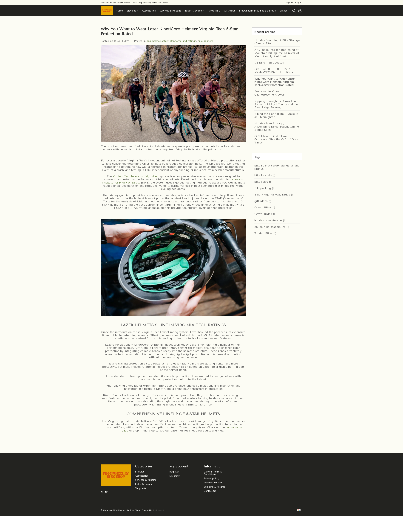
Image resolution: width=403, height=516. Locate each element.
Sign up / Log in (293, 3)
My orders (175, 476)
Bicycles (139, 471)
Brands (283, 10)
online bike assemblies (271, 226)
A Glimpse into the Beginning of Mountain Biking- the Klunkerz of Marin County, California (276, 53)
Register (174, 471)
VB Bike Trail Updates (269, 62)
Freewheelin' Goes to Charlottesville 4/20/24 (269, 93)
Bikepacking (264, 188)
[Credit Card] (299, 510)
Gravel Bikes (264, 207)
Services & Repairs (170, 10)
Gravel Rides (264, 214)
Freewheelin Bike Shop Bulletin (257, 10)
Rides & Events (143, 484)
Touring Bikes (265, 233)
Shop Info (214, 10)
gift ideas (262, 201)
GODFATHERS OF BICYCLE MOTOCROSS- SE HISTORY (273, 70)
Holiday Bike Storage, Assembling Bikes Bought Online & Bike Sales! (276, 126)
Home (119, 10)
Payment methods (213, 482)
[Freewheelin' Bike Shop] (107, 10)
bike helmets (205, 40)
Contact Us (210, 491)
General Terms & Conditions (213, 473)
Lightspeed (158, 510)
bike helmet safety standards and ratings (171, 40)
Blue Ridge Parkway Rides (273, 194)
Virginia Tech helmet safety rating (136, 176)
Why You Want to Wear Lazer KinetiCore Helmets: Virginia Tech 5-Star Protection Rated (274, 82)
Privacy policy (211, 478)
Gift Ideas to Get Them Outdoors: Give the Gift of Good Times (276, 139)
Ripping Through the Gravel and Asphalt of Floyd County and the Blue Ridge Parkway (276, 104)
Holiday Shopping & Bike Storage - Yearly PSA (277, 42)
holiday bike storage (269, 220)
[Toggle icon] (294, 11)
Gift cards (229, 10)
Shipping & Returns (214, 487)
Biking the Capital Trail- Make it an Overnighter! (276, 115)
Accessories (149, 10)
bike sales (263, 181)
